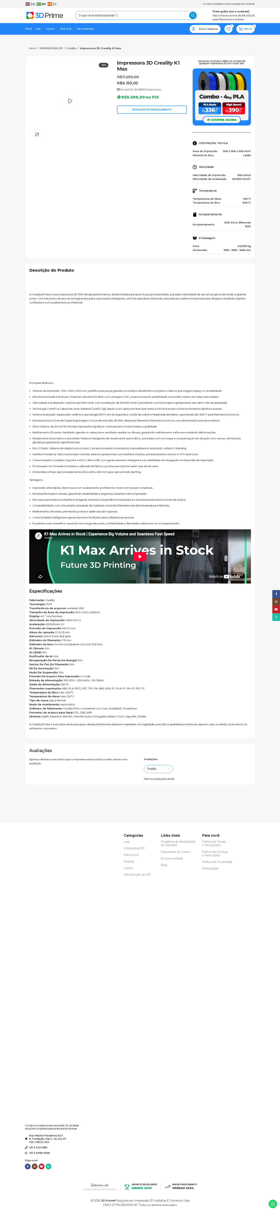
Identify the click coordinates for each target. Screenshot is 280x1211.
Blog (164, 865)
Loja (126, 841)
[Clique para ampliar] (37, 134)
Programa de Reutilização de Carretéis (178, 843)
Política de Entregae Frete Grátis (215, 853)
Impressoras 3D (134, 848)
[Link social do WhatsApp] (48, 1166)
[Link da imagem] (39, 977)
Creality (71, 48)
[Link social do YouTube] (41, 1166)
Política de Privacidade (217, 862)
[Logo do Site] (44, 15)
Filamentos (131, 855)
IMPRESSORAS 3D (51, 48)
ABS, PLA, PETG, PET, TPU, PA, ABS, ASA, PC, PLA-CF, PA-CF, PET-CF (103, 688)
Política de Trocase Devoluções (214, 843)
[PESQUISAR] (192, 15)
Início (32, 48)
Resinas (129, 861)
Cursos (128, 868)
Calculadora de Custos (175, 852)
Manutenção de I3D (137, 874)
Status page (210, 868)
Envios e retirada (172, 858)
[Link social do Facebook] (28, 1166)
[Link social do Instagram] (35, 1166)
